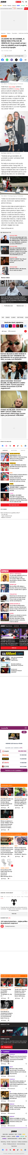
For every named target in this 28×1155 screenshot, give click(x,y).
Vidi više (14, 913)
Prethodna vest (8, 305)
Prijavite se (7, 1047)
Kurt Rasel (12, 86)
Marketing (3, 1141)
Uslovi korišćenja (21, 1144)
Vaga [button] (22, 896)
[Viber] (2, 325)
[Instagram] (14, 325)
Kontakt (8, 1141)
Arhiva (4, 1144)
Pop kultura (14, 33)
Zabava (8, 33)
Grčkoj (17, 89)
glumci (13, 317)
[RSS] (22, 446)
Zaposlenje (14, 1146)
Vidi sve (14, 647)
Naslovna (3, 33)
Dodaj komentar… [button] (10, 926)
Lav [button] (15, 896)
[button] (25, 50)
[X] (10, 325)
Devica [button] (18, 896)
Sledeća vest (20, 305)
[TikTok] (21, 325)
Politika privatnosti (11, 1144)
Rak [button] (12, 896)
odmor (7, 317)
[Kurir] (3, 2)
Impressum (14, 1141)
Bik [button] (5, 896)
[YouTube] (17, 325)
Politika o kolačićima (22, 1141)
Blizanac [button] (8, 896)
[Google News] (25, 325)
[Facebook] (6, 325)
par (3, 317)
